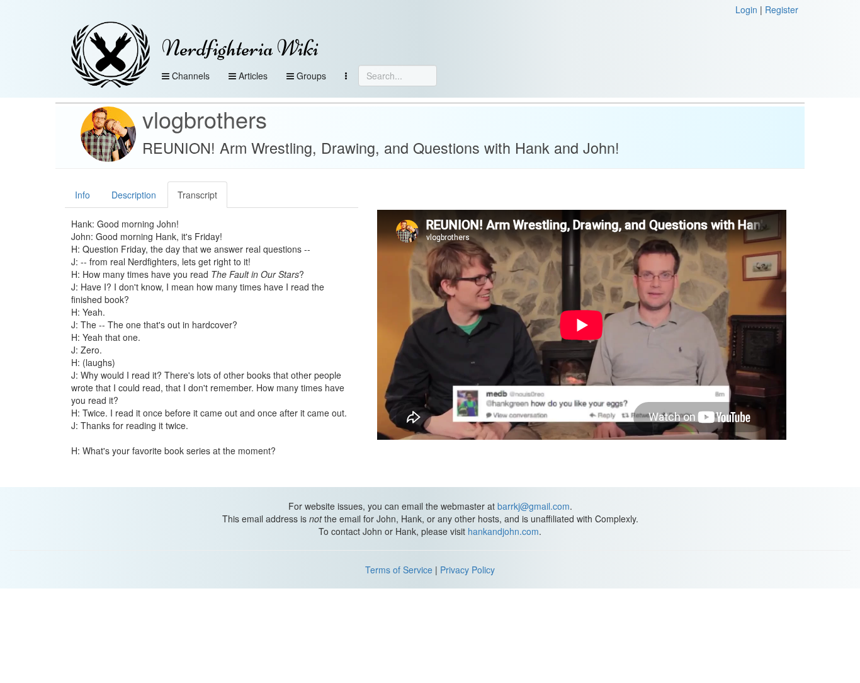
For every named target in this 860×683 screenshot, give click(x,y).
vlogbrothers (204, 119)
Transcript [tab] (197, 194)
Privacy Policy (467, 569)
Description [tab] (133, 194)
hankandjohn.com (503, 531)
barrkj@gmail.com (533, 506)
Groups (310, 75)
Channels (189, 75)
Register (781, 9)
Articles (252, 75)
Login (746, 9)
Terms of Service (399, 569)
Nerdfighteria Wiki (240, 48)
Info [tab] (82, 194)
